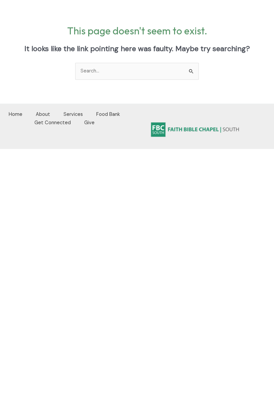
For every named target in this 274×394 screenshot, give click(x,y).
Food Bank (108, 114)
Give (89, 123)
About (43, 114)
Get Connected (52, 123)
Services (73, 114)
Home (15, 114)
